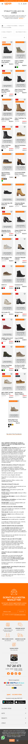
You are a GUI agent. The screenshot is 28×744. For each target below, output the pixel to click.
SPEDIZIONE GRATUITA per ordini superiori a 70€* (14, 0)
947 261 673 (14, 665)
